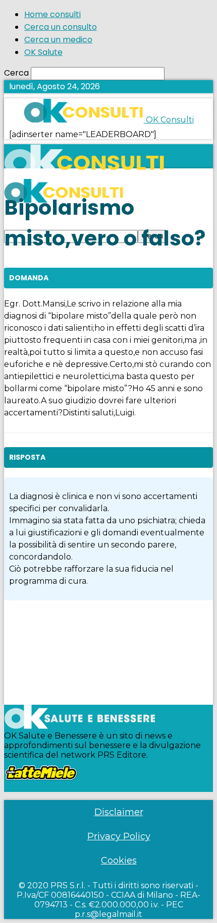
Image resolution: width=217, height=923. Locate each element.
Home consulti (52, 14)
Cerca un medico (58, 39)
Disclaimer (118, 812)
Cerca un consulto (60, 27)
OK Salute (43, 52)
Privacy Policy (118, 836)
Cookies (119, 860)
